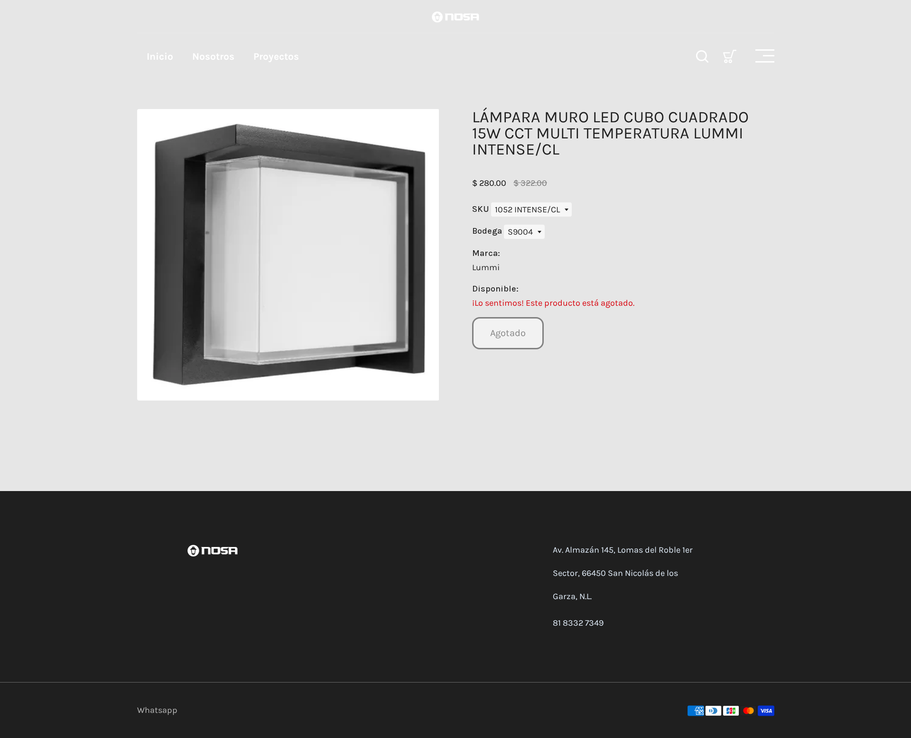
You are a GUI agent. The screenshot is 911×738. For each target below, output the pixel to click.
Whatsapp (157, 710)
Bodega (488, 231)
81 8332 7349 (578, 623)
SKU (481, 209)
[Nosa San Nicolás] (455, 16)
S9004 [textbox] (520, 232)
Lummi (486, 267)
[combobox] (531, 209)
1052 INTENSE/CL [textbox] (527, 209)
